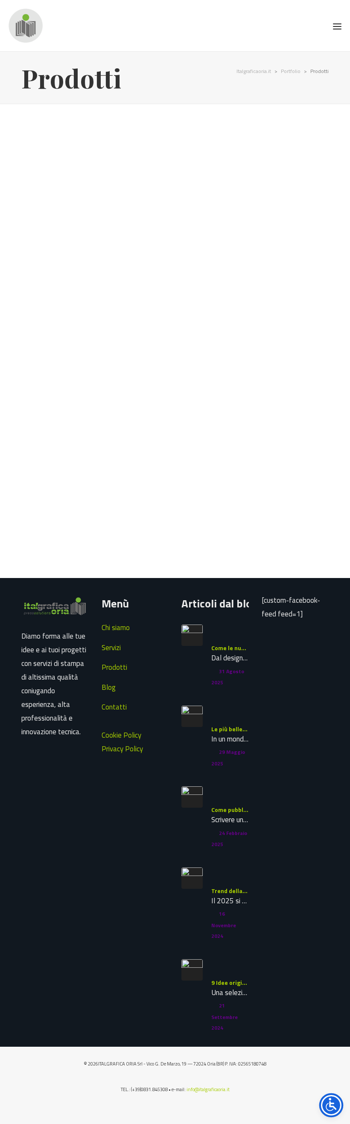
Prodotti (114, 667)
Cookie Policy (121, 735)
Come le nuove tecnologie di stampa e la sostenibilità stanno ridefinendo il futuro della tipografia (230, 647)
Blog (109, 687)
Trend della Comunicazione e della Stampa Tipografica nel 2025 (230, 890)
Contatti (114, 706)
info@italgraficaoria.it (208, 1089)
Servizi (111, 647)
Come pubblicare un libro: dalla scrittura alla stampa (230, 809)
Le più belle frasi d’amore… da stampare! (230, 728)
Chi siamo (116, 627)
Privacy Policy (122, 748)
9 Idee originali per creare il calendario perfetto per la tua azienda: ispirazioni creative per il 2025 (230, 982)
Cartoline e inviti (50, 130)
